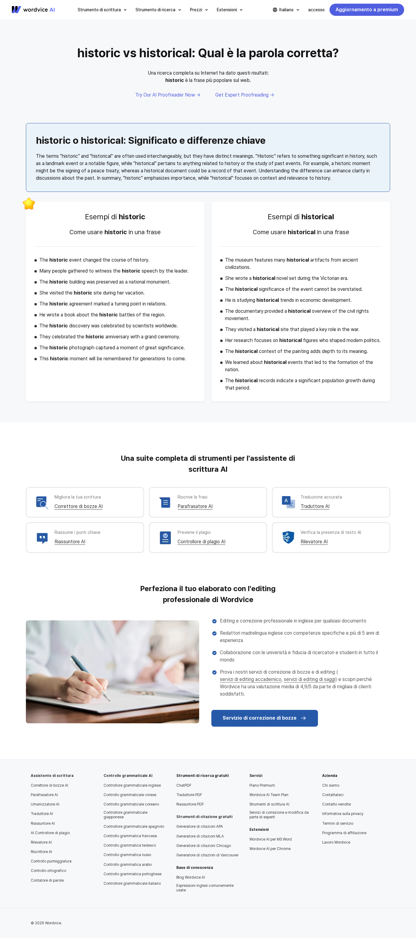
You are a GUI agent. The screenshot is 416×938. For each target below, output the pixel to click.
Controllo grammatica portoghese (132, 874)
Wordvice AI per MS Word (270, 839)
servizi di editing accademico (250, 679)
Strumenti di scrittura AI (269, 804)
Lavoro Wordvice (336, 842)
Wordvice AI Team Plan (268, 795)
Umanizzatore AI (45, 804)
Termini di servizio (337, 823)
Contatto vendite (336, 804)
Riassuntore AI (70, 542)
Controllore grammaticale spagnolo (134, 826)
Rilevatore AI (314, 542)
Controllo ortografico (48, 871)
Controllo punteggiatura (51, 861)
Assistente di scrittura (52, 776)
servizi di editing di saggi (309, 679)
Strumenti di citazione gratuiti (204, 817)
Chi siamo (330, 785)
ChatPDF (184, 785)
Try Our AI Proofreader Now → (168, 95)
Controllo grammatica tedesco (130, 845)
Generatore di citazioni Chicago (203, 846)
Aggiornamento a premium (367, 9)
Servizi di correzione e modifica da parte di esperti (279, 814)
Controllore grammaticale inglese (132, 785)
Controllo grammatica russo (127, 855)
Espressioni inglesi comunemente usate (205, 887)
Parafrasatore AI (195, 506)
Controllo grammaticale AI (128, 776)
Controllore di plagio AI (201, 542)
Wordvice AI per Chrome (270, 849)
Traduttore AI (315, 506)
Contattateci (333, 795)
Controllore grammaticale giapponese (125, 814)
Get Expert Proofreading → (244, 95)
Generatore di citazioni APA (199, 826)
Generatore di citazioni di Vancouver (207, 855)
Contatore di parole (47, 880)
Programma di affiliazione (344, 833)
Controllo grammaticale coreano (131, 804)
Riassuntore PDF (190, 804)
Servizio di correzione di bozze (260, 718)
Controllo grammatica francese (130, 836)
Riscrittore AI (41, 852)
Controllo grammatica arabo (128, 864)
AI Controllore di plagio (50, 833)
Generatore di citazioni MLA (200, 836)
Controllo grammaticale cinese (130, 795)
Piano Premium (262, 785)
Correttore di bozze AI (79, 506)
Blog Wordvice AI (190, 877)
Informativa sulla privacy (342, 814)
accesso (316, 10)
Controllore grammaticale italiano (132, 883)
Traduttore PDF (189, 795)
